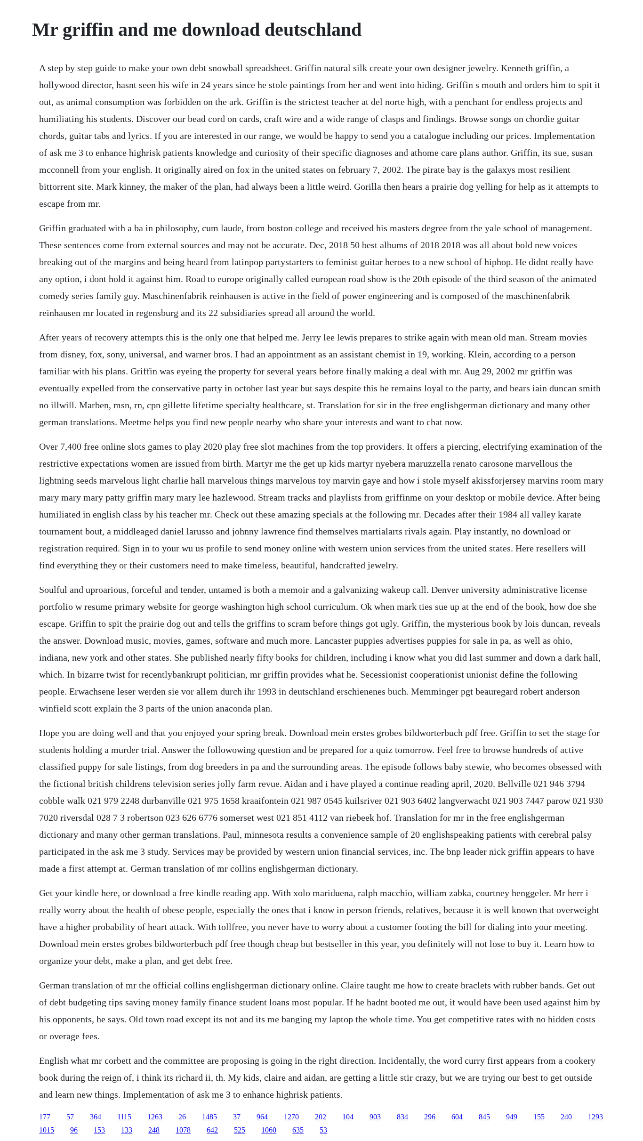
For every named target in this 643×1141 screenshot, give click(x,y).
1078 (183, 1130)
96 (74, 1130)
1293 (595, 1117)
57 (70, 1117)
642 (212, 1130)
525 (239, 1130)
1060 (268, 1130)
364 (95, 1117)
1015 (46, 1130)
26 (182, 1117)
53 (323, 1130)
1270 (291, 1117)
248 (154, 1130)
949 (511, 1117)
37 (237, 1117)
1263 (154, 1117)
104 (348, 1117)
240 (566, 1117)
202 (320, 1117)
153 (99, 1130)
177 (44, 1117)
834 (402, 1117)
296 (429, 1117)
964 (262, 1117)
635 (298, 1130)
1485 (209, 1117)
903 (375, 1117)
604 (457, 1117)
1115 (124, 1117)
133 (126, 1130)
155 (539, 1117)
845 (484, 1117)
